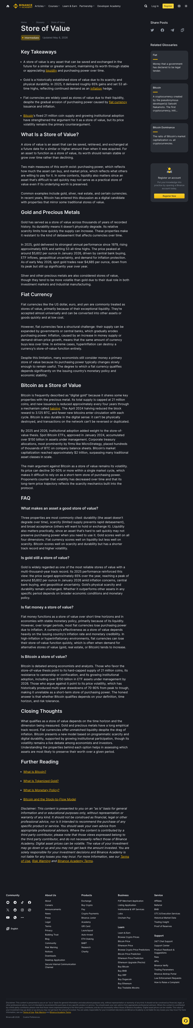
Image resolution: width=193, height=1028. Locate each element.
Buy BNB (122, 971)
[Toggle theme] (186, 6)
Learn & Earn (124, 933)
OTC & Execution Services (167, 913)
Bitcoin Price (124, 941)
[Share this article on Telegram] (172, 30)
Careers (49, 905)
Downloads (50, 955)
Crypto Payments (90, 913)
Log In (155, 6)
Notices (49, 951)
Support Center (161, 945)
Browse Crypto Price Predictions (134, 949)
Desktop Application (55, 960)
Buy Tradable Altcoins (128, 987)
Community (50, 943)
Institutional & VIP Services (131, 909)
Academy (86, 922)
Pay (83, 909)
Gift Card (85, 926)
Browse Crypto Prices (128, 937)
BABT (84, 943)
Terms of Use (28, 1012)
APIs (156, 961)
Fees (156, 957)
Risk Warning (51, 947)
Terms (48, 926)
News (48, 913)
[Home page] (22, 6)
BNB (156, 909)
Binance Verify (161, 965)
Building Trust (52, 934)
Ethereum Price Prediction (130, 958)
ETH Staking (87, 939)
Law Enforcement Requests (167, 978)
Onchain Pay (124, 917)
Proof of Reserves (163, 926)
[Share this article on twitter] (152, 30)
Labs (120, 913)
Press (48, 917)
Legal (48, 922)
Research (86, 947)
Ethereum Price (125, 945)
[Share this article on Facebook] (162, 30)
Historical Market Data (165, 917)
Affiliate (158, 901)
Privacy (48, 930)
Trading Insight (161, 922)
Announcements (53, 909)
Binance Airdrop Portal (165, 974)
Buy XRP (122, 975)
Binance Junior (88, 917)
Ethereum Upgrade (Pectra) (131, 962)
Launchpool (87, 930)
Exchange (86, 901)
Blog (47, 939)
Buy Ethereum (125, 983)
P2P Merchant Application (130, 901)
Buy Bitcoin (123, 966)
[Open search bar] (145, 6)
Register (168, 6)
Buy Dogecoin (125, 979)
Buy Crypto (87, 905)
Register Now (169, 196)
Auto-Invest (87, 934)
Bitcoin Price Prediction (129, 954)
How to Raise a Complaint (166, 982)
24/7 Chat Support (163, 941)
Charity (85, 951)
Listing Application (127, 905)
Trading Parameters (164, 969)
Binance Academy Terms (60, 1012)
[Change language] (179, 6)
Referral (158, 905)
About (48, 901)
